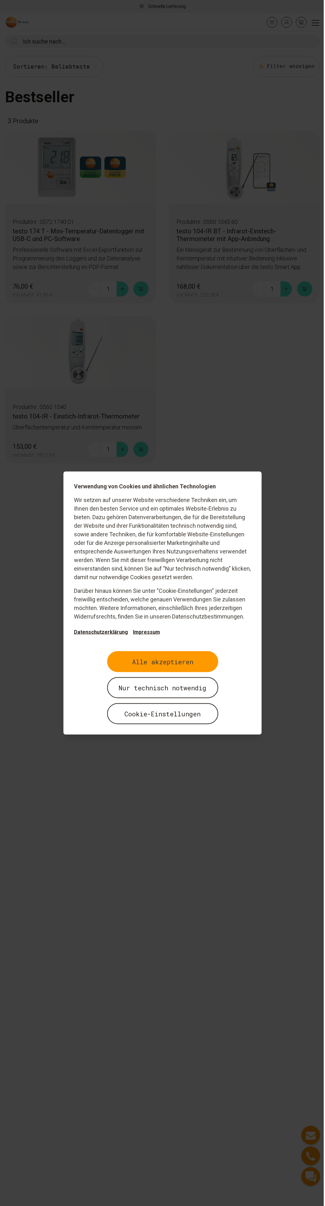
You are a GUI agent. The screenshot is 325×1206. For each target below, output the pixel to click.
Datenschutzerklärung (101, 632)
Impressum (146, 632)
